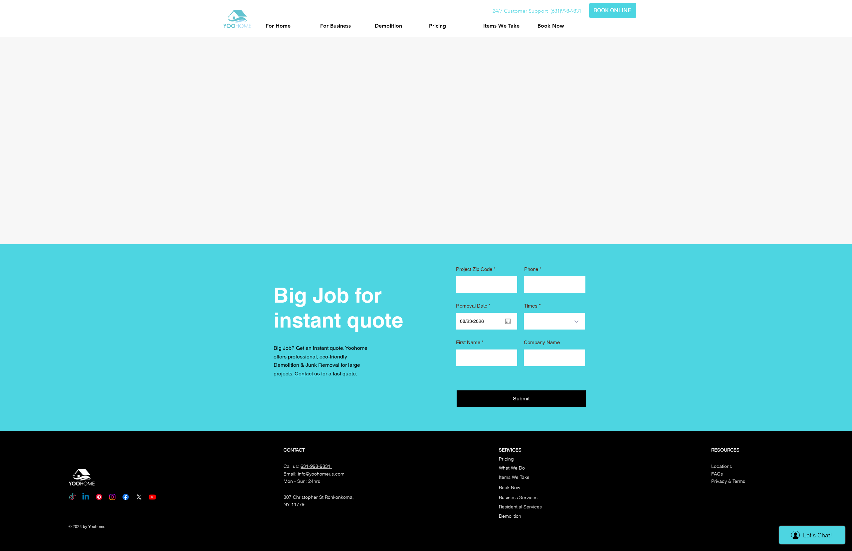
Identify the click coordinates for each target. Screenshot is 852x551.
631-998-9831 (316, 466)
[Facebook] (125, 497)
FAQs (717, 474)
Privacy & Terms (728, 481)
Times (530, 305)
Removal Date (474, 305)
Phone (531, 269)
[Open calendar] (508, 321)
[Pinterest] (99, 497)
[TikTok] (72, 497)
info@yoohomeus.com (321, 474)
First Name (468, 342)
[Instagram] (112, 497)
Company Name (542, 342)
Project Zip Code (474, 269)
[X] (139, 497)
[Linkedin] (86, 497)
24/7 (498, 11)
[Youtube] (152, 497)
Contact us (307, 373)
